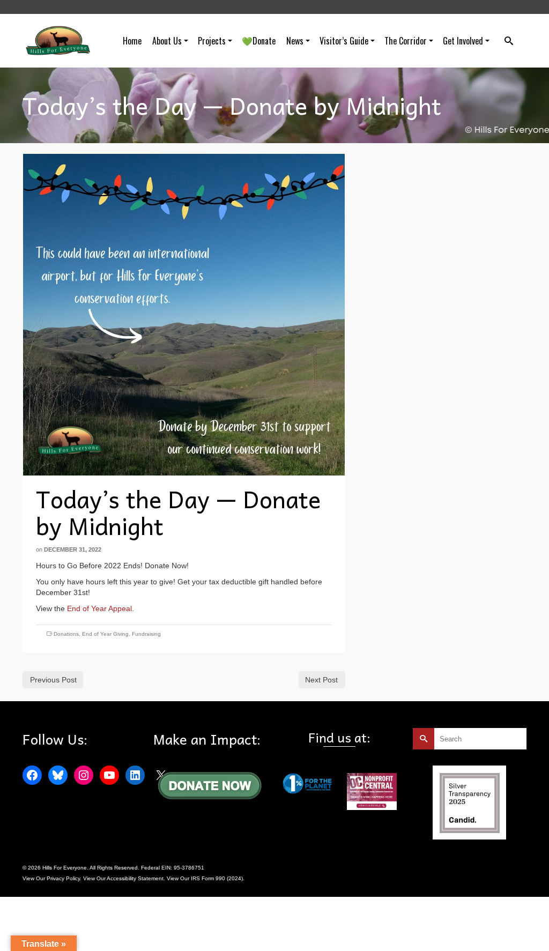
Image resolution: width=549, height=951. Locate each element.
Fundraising (146, 634)
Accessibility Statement (135, 878)
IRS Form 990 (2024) (217, 878)
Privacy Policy (63, 878)
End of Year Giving (105, 634)
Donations (66, 634)
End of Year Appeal (99, 608)
